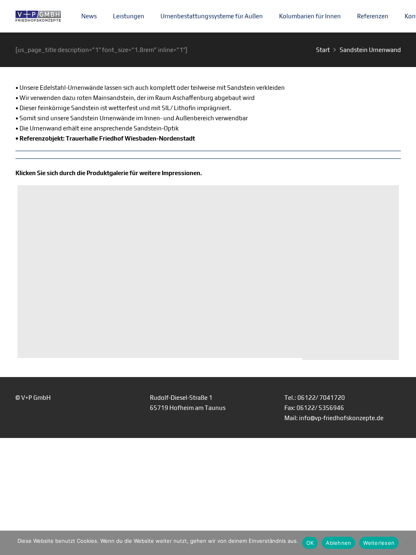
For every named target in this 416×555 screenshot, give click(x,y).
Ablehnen (338, 543)
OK (310, 543)
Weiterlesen (378, 543)
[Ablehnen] (406, 543)
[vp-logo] (38, 16)
